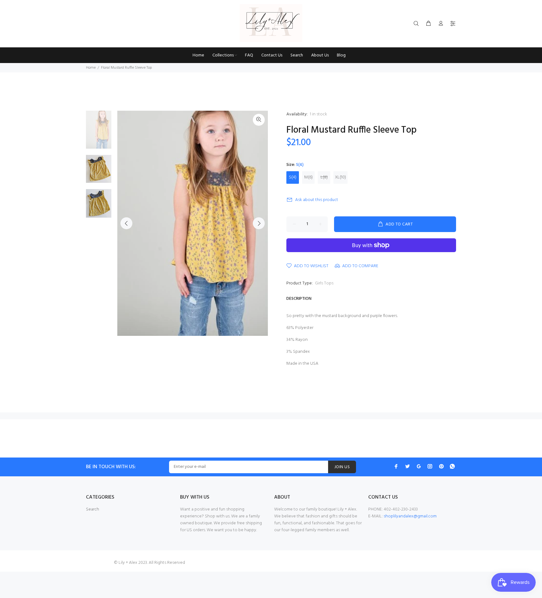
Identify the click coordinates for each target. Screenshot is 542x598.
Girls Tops (324, 283)
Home (91, 68)
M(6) (308, 177)
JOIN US (342, 467)
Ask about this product (316, 200)
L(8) (324, 177)
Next (259, 223)
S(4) (292, 177)
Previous (126, 223)
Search (92, 509)
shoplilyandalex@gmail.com (410, 516)
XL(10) (340, 177)
